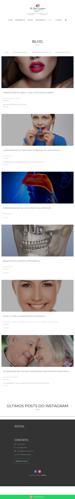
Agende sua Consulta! (22, 461)
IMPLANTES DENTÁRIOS (62, 52)
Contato (58, 20)
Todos (6, 52)
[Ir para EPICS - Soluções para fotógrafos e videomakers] (37, 475)
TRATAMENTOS (20, 20)
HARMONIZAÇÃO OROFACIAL (41, 52)
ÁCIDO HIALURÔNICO (20, 52)
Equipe (30, 20)
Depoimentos (41, 20)
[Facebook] (35, 471)
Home (10, 20)
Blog (50, 20)
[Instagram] (40, 471)
